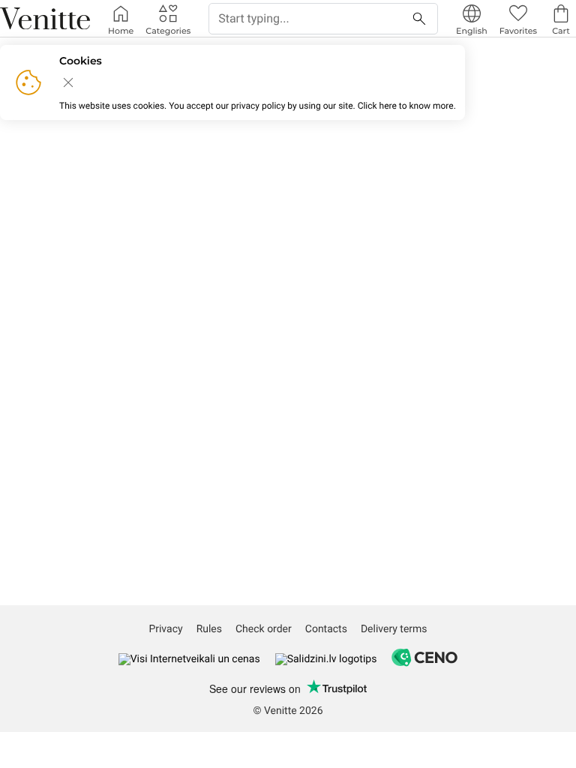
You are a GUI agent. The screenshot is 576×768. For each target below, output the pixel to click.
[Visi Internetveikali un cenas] (189, 659)
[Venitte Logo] (45, 19)
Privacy (165, 629)
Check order (264, 629)
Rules (209, 629)
